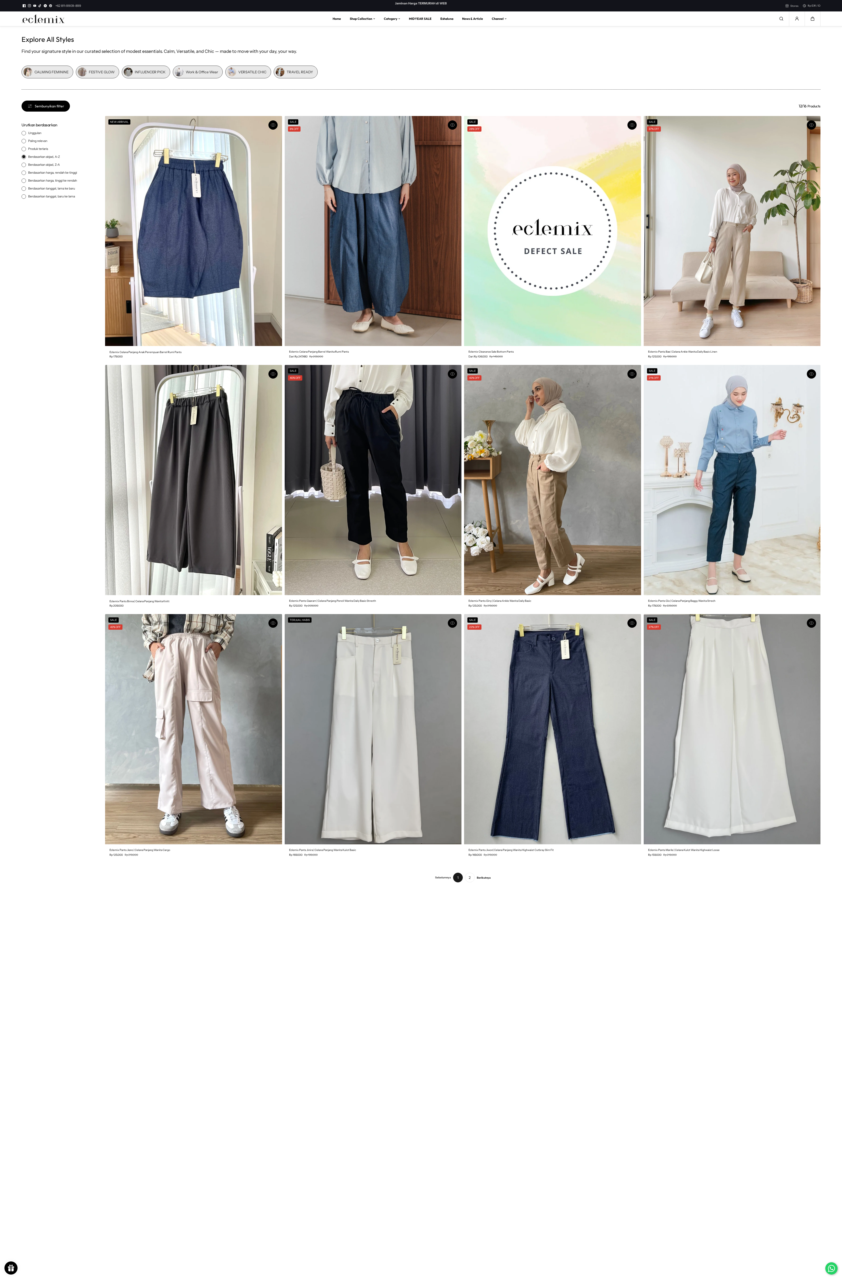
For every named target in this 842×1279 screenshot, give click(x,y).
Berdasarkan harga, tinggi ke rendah (52, 180)
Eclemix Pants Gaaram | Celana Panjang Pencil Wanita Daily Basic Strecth (332, 600)
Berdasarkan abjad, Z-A (44, 164)
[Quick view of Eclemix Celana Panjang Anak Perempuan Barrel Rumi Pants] (273, 125)
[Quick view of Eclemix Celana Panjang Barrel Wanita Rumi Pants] (452, 125)
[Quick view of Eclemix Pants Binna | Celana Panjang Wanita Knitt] (273, 374)
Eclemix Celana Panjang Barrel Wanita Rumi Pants (319, 351)
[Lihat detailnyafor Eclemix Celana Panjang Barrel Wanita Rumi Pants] (373, 231)
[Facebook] (24, 5)
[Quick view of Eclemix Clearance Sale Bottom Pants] (632, 125)
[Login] (797, 18)
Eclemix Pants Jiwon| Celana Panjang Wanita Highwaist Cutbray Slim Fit (511, 850)
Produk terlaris (38, 149)
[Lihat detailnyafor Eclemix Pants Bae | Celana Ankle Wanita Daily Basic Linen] (732, 231)
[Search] (781, 18)
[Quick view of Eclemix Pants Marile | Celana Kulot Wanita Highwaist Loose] (811, 623)
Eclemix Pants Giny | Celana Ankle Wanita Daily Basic (499, 600)
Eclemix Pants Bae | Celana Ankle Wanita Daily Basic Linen (682, 351)
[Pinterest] (50, 5)
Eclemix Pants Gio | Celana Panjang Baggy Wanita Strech (681, 600)
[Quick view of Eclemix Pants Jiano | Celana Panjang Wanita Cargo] (273, 623)
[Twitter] (45, 5)
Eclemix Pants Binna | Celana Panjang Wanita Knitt (139, 601)
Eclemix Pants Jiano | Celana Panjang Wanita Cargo (139, 850)
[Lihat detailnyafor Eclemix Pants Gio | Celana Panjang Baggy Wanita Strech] (732, 480)
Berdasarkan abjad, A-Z (44, 156)
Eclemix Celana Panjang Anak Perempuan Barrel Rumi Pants (145, 352)
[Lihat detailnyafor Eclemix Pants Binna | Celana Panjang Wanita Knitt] (193, 480)
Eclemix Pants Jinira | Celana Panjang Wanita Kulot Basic (322, 850)
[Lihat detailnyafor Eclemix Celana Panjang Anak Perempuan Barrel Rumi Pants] (193, 231)
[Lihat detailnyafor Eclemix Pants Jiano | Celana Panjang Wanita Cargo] (193, 729)
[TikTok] (40, 5)
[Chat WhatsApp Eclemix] (831, 1268)
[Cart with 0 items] (812, 18)
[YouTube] (34, 5)
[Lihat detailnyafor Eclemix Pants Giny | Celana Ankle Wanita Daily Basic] (552, 480)
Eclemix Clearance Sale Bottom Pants (491, 351)
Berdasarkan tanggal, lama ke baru (51, 188)
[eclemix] (44, 19)
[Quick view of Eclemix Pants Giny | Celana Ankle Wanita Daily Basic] (632, 374)
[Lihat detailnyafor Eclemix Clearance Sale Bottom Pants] (552, 231)
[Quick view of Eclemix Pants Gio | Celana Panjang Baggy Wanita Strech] (811, 374)
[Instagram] (29, 5)
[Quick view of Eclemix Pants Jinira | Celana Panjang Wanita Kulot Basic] (452, 623)
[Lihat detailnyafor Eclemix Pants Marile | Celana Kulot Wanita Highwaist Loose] (732, 729)
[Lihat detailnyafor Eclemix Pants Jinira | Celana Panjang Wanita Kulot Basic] (373, 729)
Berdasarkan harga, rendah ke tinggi (52, 172)
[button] (812, 18)
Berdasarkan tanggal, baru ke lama (51, 196)
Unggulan (34, 133)
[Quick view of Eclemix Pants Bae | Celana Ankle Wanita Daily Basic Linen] (811, 125)
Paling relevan (37, 141)
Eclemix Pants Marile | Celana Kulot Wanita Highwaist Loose (684, 850)
